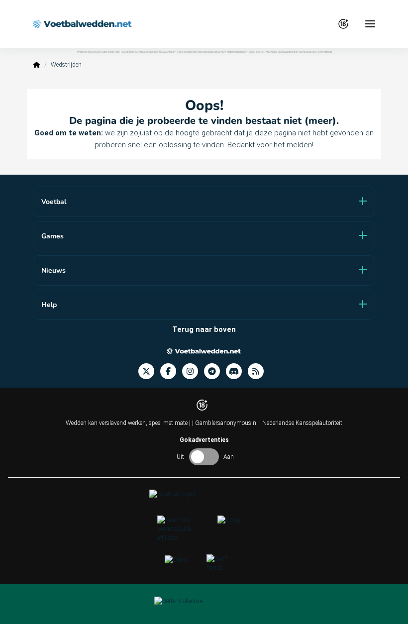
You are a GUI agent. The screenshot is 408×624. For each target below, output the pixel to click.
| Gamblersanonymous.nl (225, 422)
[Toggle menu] (370, 23)
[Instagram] (193, 371)
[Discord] (237, 371)
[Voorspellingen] (259, 371)
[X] (149, 371)
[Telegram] (215, 371)
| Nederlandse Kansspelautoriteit (300, 422)
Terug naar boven (204, 329)
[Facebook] (171, 371)
